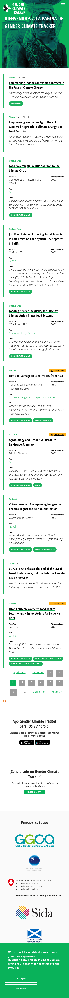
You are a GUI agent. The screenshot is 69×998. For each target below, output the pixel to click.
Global (13, 192)
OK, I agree (21, 979)
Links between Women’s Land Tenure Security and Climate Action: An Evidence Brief (34, 613)
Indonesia (16, 103)
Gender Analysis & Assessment (26, 663)
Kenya (24, 333)
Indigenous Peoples (45, 549)
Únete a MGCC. (34, 792)
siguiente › (39, 691)
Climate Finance (43, 420)
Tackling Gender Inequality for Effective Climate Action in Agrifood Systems (33, 313)
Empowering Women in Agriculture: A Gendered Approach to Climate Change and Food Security (36, 126)
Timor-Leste (48, 397)
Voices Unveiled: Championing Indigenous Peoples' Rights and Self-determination (35, 506)
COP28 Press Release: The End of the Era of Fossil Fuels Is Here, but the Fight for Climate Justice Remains (37, 573)
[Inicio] (14, 9)
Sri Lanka (14, 397)
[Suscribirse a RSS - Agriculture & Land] (4, 701)
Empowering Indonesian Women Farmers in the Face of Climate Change (36, 85)
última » (57, 691)
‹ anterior (38, 672)
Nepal (37, 397)
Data (37, 485)
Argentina (14, 333)
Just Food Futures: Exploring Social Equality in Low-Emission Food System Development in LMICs (36, 238)
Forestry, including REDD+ (48, 658)
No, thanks (21, 988)
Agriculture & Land (20, 215)
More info (14, 967)
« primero (20, 672)
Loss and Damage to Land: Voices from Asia (36, 376)
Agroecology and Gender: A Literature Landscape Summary (32, 442)
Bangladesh (26, 397)
